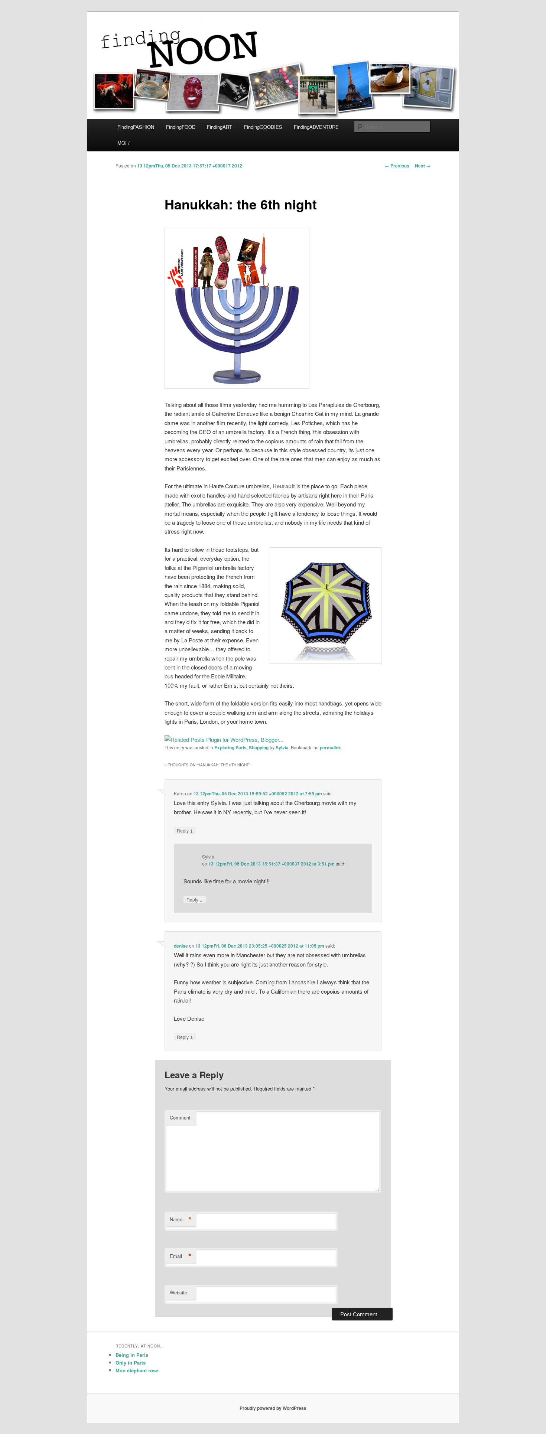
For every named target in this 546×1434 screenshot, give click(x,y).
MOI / (123, 142)
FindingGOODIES (263, 126)
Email (181, 1256)
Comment (180, 1117)
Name (181, 1219)
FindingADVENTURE (316, 126)
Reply (185, 830)
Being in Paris (132, 1354)
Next (422, 165)
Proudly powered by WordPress (273, 1408)
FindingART (219, 126)
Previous (397, 165)
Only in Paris (131, 1362)
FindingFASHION (135, 126)
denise (181, 945)
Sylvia (282, 747)
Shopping (259, 747)
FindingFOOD (180, 126)
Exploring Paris (230, 747)
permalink (330, 747)
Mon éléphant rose (137, 1370)
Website (178, 1292)
